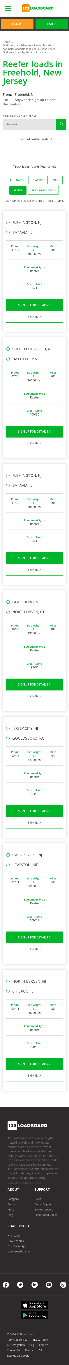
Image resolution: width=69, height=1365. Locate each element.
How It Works (16, 1241)
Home (6, 42)
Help (32, 1345)
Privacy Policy (40, 1339)
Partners (13, 1204)
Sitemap (29, 1350)
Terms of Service (17, 1339)
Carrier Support (44, 1204)
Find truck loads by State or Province (24, 52)
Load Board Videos (46, 1215)
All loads (16, 180)
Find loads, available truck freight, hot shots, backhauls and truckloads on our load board (29, 47)
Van (56, 180)
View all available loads (34, 139)
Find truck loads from (19, 116)
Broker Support (44, 1209)
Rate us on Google (18, 1355)
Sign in (51, 23)
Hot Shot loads (43, 190)
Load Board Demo (19, 1251)
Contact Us (13, 1350)
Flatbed (38, 180)
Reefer (17, 190)
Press (11, 1209)
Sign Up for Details (33, 305)
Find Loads (14, 1235)
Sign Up (17, 23)
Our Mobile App (17, 1246)
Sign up (11, 201)
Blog (10, 1215)
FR (40, 1350)
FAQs (38, 1199)
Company (13, 1199)
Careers (43, 1345)
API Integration (16, 1345)
